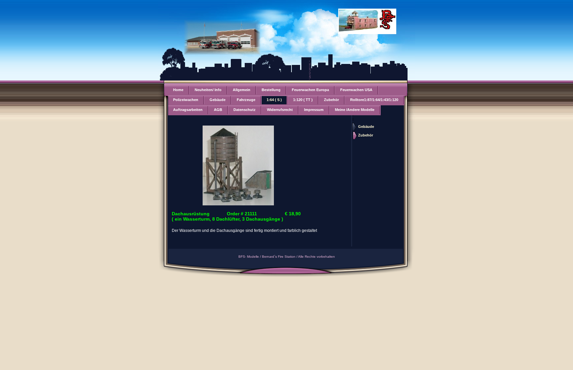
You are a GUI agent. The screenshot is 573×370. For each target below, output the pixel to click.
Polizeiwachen (185, 100)
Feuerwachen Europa (310, 90)
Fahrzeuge (246, 100)
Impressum (314, 110)
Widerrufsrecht (280, 110)
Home (178, 90)
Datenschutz (244, 110)
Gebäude (217, 100)
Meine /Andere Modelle (354, 110)
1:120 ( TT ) (303, 100)
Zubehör (331, 100)
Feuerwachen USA (356, 90)
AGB (218, 110)
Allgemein (241, 90)
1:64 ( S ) (274, 100)
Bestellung (271, 90)
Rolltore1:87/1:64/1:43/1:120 (374, 100)
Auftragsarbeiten (188, 110)
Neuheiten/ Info (208, 90)
